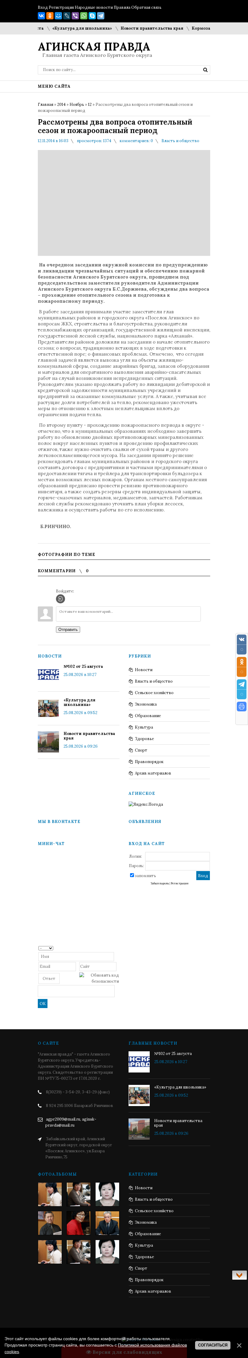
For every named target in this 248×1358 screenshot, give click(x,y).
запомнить (145, 875)
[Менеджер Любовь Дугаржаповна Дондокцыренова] (79, 1194)
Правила (122, 7)
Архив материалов (153, 773)
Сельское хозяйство (154, 692)
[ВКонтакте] (41, 15)
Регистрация (61, 7)
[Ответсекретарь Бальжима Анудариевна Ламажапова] (79, 1223)
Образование (148, 715)
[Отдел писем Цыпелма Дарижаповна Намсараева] (107, 1194)
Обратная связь (146, 7)
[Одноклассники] (50, 15)
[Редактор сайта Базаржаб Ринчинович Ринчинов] (50, 1223)
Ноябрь (77, 104)
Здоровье (144, 738)
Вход (43, 7)
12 (90, 104)
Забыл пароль (160, 883)
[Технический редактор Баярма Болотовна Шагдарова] (50, 1194)
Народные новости (94, 7)
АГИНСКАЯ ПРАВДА (94, 47)
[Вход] (60, 598)
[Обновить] (117, 947)
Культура (144, 727)
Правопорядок (149, 761)
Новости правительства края (137, 28)
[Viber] (75, 15)
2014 (61, 104)
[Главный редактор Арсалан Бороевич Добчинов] (107, 1223)
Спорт (141, 750)
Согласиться (212, 1345)
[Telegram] (100, 15)
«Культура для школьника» (68, 28)
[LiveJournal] (66, 15)
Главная (45, 104)
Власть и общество (180, 140)
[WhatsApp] (83, 15)
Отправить (68, 629)
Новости (143, 669)
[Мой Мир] (58, 15)
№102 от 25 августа (83, 666)
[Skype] (92, 15)
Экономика (146, 704)
